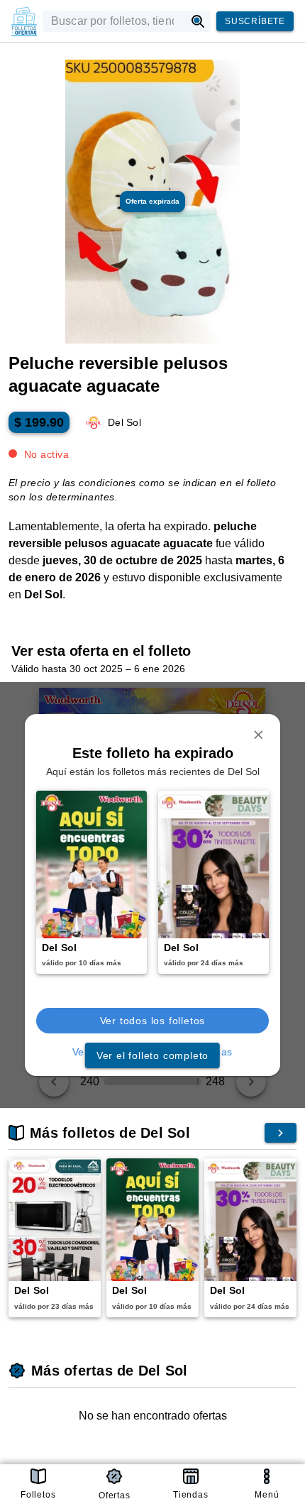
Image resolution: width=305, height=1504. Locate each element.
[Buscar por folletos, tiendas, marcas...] (198, 21)
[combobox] (114, 21)
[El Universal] (24, 21)
